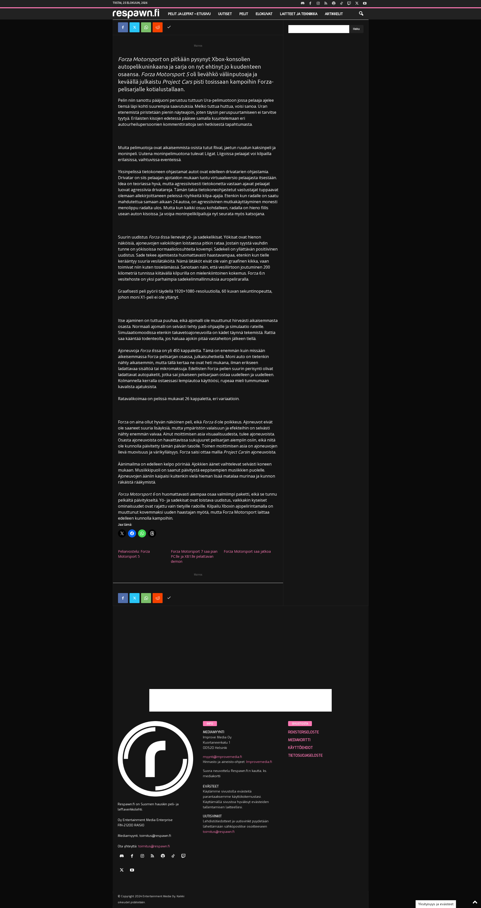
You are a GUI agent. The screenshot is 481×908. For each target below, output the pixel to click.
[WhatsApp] (146, 27)
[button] (361, 13)
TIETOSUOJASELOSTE (305, 755)
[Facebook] (310, 3)
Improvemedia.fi (259, 762)
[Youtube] (365, 3)
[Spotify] (334, 3)
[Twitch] (349, 3)
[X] (357, 3)
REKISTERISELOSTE (303, 732)
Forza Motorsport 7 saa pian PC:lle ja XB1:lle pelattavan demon (194, 556)
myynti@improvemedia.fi (222, 757)
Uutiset (225, 14)
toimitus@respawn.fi (154, 846)
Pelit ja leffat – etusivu (189, 14)
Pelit (243, 14)
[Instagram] (318, 3)
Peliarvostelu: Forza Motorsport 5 (134, 554)
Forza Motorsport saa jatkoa (247, 551)
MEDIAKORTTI (299, 740)
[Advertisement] (241, 654)
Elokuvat (264, 14)
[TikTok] (341, 3)
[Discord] (303, 3)
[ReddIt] (158, 27)
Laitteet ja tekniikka (298, 14)
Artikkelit (334, 14)
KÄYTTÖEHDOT (300, 747)
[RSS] (326, 3)
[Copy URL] (169, 27)
